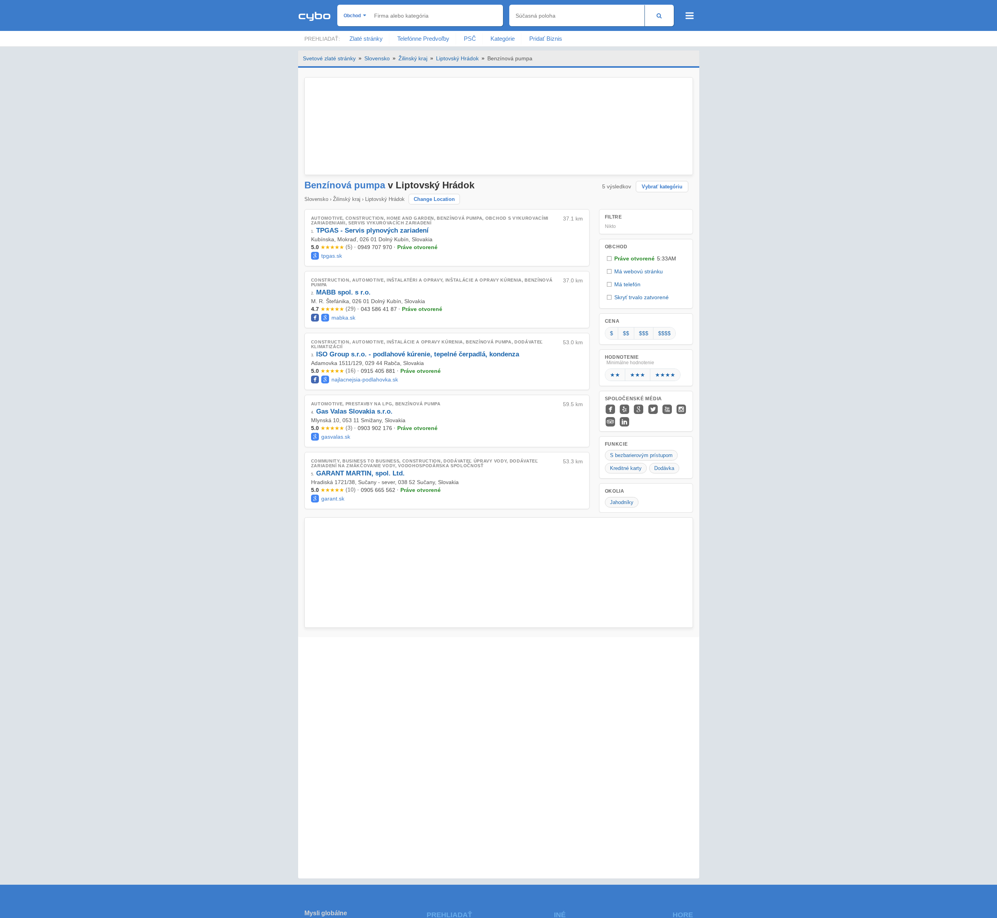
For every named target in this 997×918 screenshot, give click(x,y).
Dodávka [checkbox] (664, 468)
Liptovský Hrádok (457, 58)
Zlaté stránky (366, 38)
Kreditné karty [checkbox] (626, 468)
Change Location (434, 199)
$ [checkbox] (611, 333)
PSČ (470, 38)
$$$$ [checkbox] (664, 333)
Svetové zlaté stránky (329, 58)
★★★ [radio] (637, 375)
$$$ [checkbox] (643, 333)
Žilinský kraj (412, 58)
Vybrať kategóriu (662, 187)
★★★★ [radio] (665, 375)
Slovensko (377, 58)
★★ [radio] (615, 375)
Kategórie (502, 38)
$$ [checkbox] (626, 333)
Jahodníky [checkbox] (621, 502)
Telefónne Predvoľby (423, 38)
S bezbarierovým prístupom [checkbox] (641, 455)
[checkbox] (646, 259)
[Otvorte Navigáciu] (689, 15)
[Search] (659, 15)
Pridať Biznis (545, 38)
